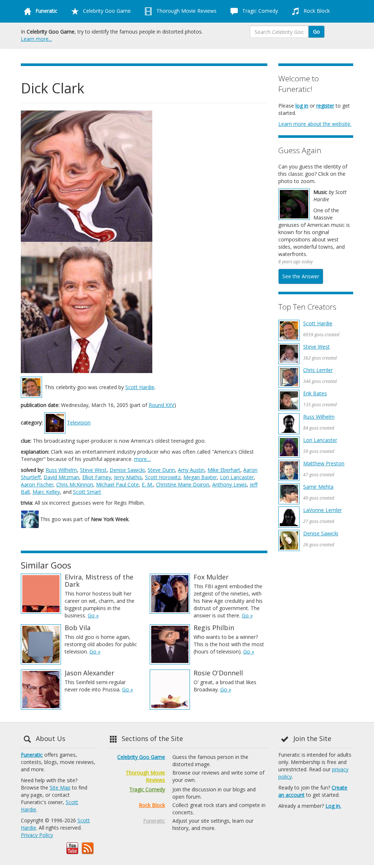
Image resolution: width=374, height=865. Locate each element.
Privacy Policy (37, 834)
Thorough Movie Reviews (186, 10)
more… (142, 458)
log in (301, 105)
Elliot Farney (96, 477)
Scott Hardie (139, 387)
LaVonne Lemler (322, 510)
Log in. (333, 805)
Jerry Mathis (128, 477)
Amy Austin (191, 469)
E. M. (147, 484)
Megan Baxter (200, 477)
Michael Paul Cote (117, 484)
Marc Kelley (46, 491)
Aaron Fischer (37, 484)
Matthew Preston (323, 463)
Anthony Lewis (229, 484)
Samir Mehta (318, 486)
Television (79, 422)
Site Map (60, 787)
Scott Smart (87, 491)
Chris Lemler (318, 369)
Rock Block (316, 10)
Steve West (93, 469)
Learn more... (36, 38)
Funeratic (32, 754)
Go (316, 31)
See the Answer (300, 276)
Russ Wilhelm (61, 469)
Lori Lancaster (237, 477)
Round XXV (161, 405)
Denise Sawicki (127, 469)
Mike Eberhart (223, 469)
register (325, 105)
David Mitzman (61, 477)
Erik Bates (315, 393)
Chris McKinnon (74, 484)
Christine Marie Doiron (182, 484)
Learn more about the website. (314, 123)
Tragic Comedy (259, 10)
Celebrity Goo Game (106, 10)
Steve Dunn (161, 469)
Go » (93, 615)
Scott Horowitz (162, 477)
